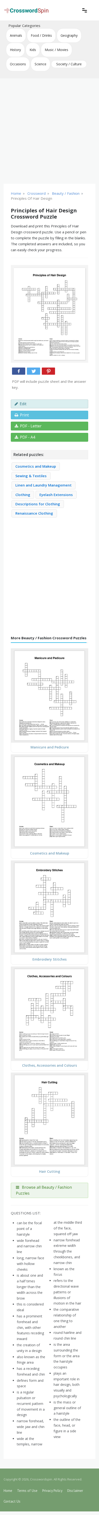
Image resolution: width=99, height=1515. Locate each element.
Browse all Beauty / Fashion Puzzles (44, 1190)
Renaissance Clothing (34, 513)
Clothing (22, 494)
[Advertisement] (49, 131)
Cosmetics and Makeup (35, 466)
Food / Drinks (41, 35)
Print (24, 415)
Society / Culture (69, 64)
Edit (23, 403)
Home (8, 1490)
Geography (69, 35)
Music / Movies (56, 49)
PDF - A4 (27, 437)
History (15, 49)
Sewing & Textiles (31, 475)
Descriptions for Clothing (37, 504)
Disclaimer (75, 1490)
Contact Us (12, 1501)
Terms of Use (27, 1490)
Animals (16, 35)
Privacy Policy (52, 1490)
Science (40, 64)
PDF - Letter (31, 426)
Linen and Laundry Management (43, 485)
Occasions (18, 64)
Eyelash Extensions (56, 494)
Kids (33, 49)
